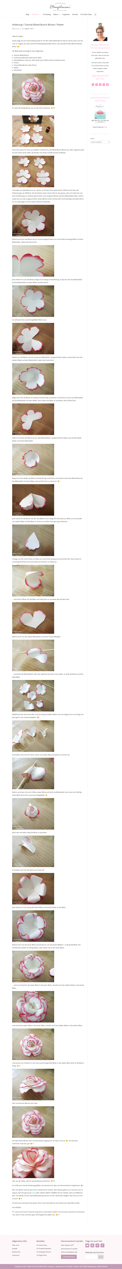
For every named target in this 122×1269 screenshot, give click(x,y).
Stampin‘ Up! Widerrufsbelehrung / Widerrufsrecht (90, 1266)
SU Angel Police (42, 1255)
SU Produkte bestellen (44, 1248)
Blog (27, 14)
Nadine (17, 29)
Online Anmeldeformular (69, 1252)
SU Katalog (47, 14)
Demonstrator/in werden (69, 1249)
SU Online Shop (86, 14)
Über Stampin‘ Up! (67, 1245)
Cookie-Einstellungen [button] (69, 1257)
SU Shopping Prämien (44, 1252)
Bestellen (35, 14)
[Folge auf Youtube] (87, 1245)
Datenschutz (16, 1252)
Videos (55, 14)
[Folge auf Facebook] (102, 1245)
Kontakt (75, 14)
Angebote (66, 14)
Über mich (15, 1245)
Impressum (16, 1255)
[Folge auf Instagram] (92, 1245)
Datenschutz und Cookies (64, 1266)
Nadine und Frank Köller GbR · (37, 1266)
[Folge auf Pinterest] (97, 1245)
